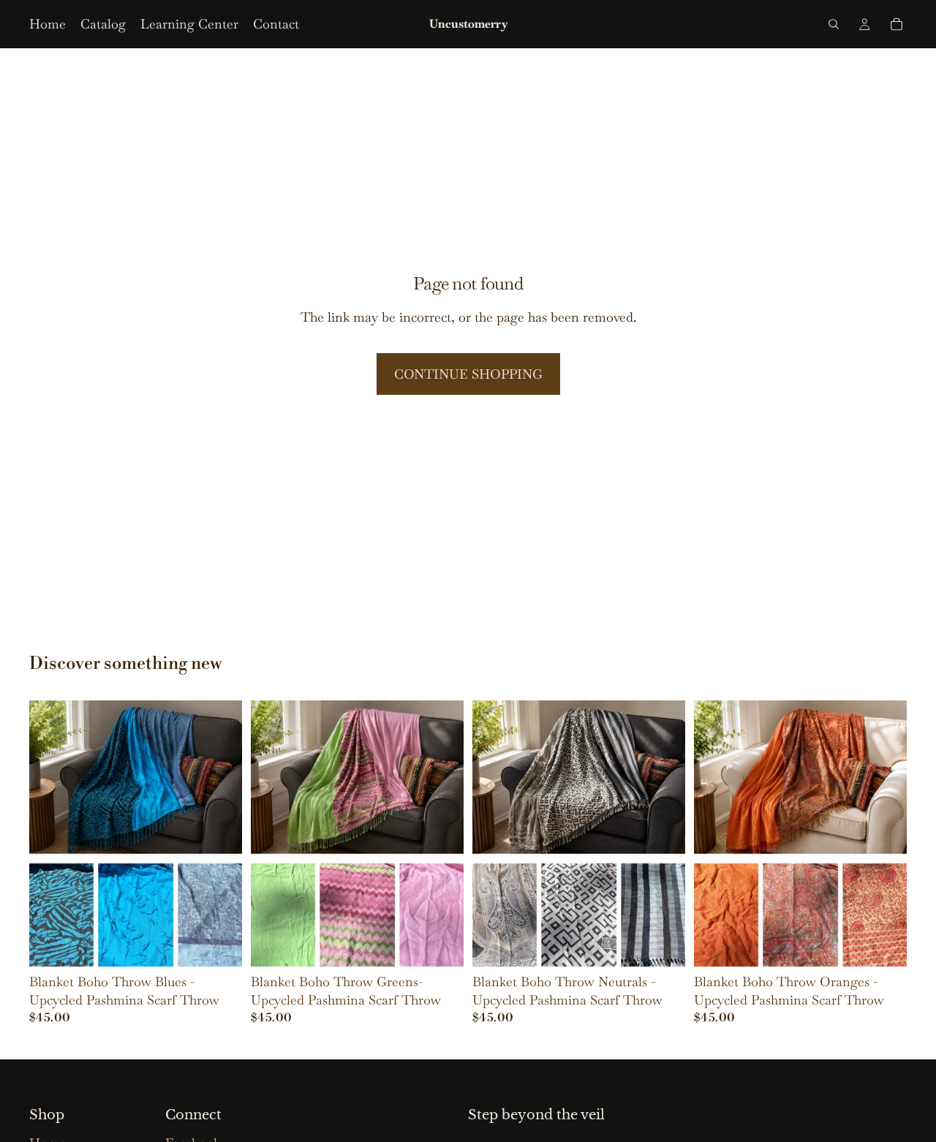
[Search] (834, 24)
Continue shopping (468, 374)
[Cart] (896, 24)
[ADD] (441, 944)
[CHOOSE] (219, 944)
